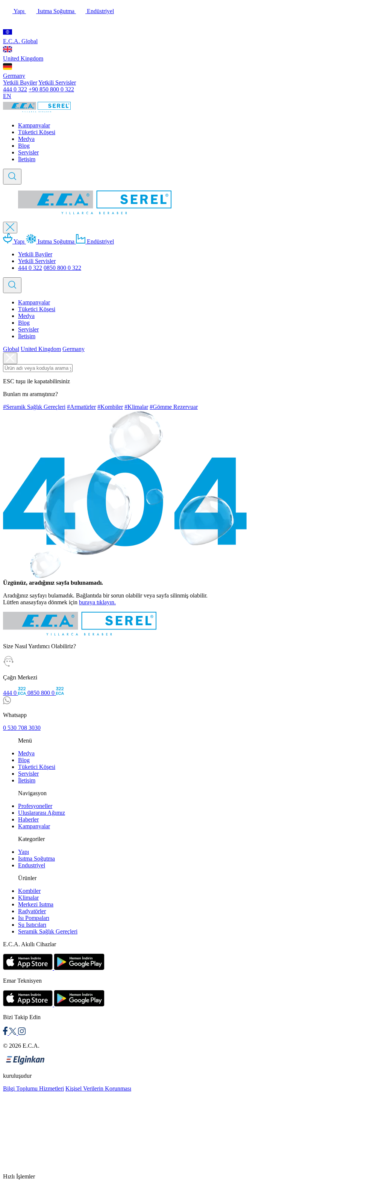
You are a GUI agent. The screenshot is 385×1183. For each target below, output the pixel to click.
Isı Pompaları (33, 918)
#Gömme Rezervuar (174, 407)
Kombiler (29, 891)
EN (7, 96)
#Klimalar (136, 407)
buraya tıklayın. (97, 602)
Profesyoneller (35, 806)
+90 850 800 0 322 (51, 89)
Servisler (28, 152)
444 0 (10, 693)
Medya (26, 139)
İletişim (26, 159)
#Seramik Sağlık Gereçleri (34, 407)
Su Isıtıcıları (32, 924)
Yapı (19, 11)
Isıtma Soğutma (56, 11)
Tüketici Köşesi (36, 132)
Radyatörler (32, 911)
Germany (14, 76)
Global (11, 349)
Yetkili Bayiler (20, 82)
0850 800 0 (41, 693)
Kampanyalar (34, 125)
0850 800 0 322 (62, 268)
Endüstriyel (99, 11)
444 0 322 (15, 89)
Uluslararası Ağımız (41, 812)
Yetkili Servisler (57, 82)
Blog (24, 145)
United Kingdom (23, 58)
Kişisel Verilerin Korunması (98, 1088)
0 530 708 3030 (22, 728)
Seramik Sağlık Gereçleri (47, 931)
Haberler (28, 819)
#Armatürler (81, 407)
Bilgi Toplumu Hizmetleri (33, 1088)
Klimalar (28, 897)
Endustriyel (31, 865)
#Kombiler (110, 407)
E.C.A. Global (20, 41)
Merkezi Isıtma (35, 904)
